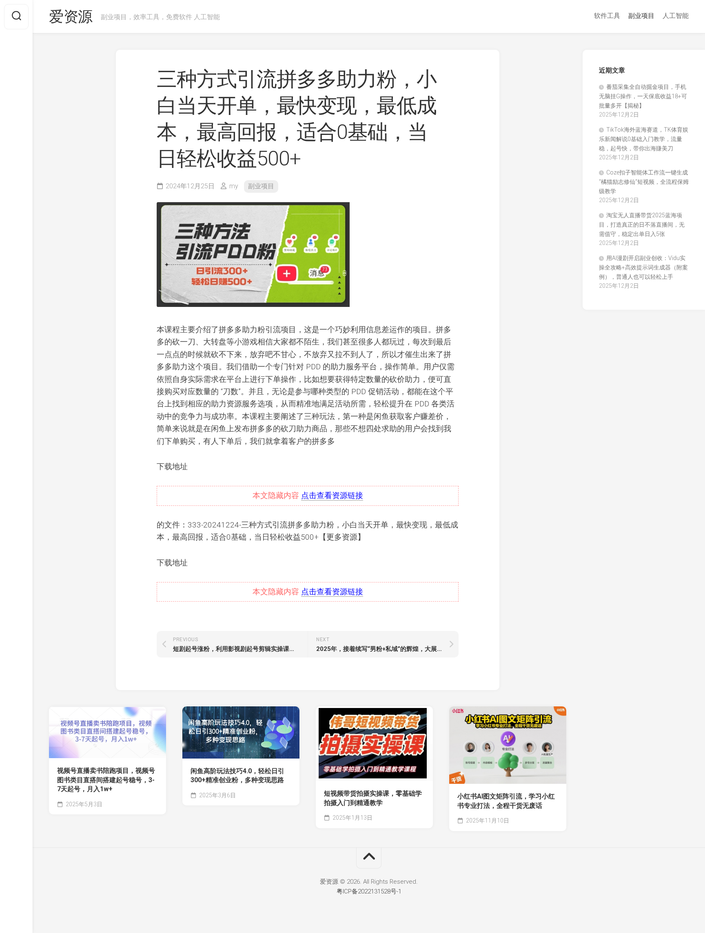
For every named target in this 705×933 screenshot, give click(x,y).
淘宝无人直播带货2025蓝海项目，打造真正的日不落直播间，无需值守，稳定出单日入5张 (642, 224)
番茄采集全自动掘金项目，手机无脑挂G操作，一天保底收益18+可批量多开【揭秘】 (643, 96)
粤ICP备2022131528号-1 (369, 891)
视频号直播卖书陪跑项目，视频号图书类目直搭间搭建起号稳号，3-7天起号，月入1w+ (106, 780)
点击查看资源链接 (332, 495)
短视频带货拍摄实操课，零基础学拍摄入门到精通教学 (373, 798)
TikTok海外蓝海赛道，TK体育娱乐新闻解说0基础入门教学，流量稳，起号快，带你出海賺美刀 (643, 139)
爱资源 (71, 16)
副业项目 (641, 16)
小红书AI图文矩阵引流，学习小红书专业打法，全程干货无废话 (506, 800)
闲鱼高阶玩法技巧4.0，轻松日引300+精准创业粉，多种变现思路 (237, 775)
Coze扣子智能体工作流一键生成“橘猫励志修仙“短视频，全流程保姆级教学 (644, 181)
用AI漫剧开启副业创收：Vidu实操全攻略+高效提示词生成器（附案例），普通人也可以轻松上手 (643, 267)
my (233, 186)
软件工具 (607, 16)
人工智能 (676, 16)
